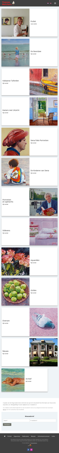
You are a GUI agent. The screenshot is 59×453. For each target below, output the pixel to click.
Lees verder (34, 24)
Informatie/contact (44, 436)
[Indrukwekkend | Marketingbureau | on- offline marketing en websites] (30, 445)
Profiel (9, 436)
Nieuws (33, 436)
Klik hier (4, 409)
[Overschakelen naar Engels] (50, 3)
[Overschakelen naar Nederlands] (48, 3)
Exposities (17, 436)
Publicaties (25, 436)
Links (53, 436)
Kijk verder (33, 54)
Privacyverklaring (33, 443)
